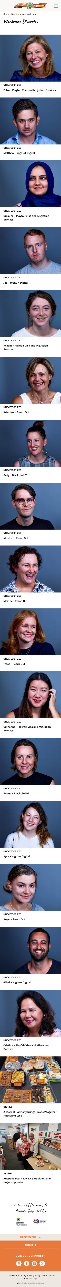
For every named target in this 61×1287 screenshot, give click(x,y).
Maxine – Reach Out (15, 601)
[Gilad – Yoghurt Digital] (30, 973)
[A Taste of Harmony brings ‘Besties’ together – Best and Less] (30, 1102)
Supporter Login (30, 1278)
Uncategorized (12, 85)
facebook (26, 1263)
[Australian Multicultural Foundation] (39, 1221)
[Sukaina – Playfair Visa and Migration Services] (30, 206)
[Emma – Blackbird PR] (30, 784)
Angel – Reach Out (14, 919)
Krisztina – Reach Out (16, 412)
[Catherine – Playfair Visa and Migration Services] (30, 717)
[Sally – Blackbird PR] (30, 465)
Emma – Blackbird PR (16, 793)
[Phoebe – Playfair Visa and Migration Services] (30, 336)
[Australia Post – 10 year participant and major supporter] (30, 1169)
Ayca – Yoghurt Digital (16, 856)
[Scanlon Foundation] (21, 1221)
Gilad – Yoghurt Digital (17, 982)
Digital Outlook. (36, 1283)
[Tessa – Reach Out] (30, 654)
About (29, 1245)
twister (42, 1263)
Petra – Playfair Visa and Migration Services (29, 90)
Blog (13, 14)
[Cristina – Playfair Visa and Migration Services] (30, 1035)
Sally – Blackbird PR (15, 475)
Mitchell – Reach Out (15, 538)
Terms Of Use (48, 1275)
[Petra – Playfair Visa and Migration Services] (30, 80)
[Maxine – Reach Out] (30, 591)
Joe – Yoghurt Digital (15, 282)
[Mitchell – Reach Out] (30, 528)
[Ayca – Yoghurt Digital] (30, 847)
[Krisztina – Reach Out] (30, 402)
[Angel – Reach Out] (30, 909)
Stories (8, 1106)
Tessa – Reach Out (14, 663)
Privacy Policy (33, 1275)
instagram (18, 1263)
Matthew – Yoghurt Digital (19, 153)
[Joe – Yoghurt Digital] (30, 273)
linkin (34, 1263)
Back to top (28, 1237)
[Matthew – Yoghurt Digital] (30, 143)
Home (6, 14)
